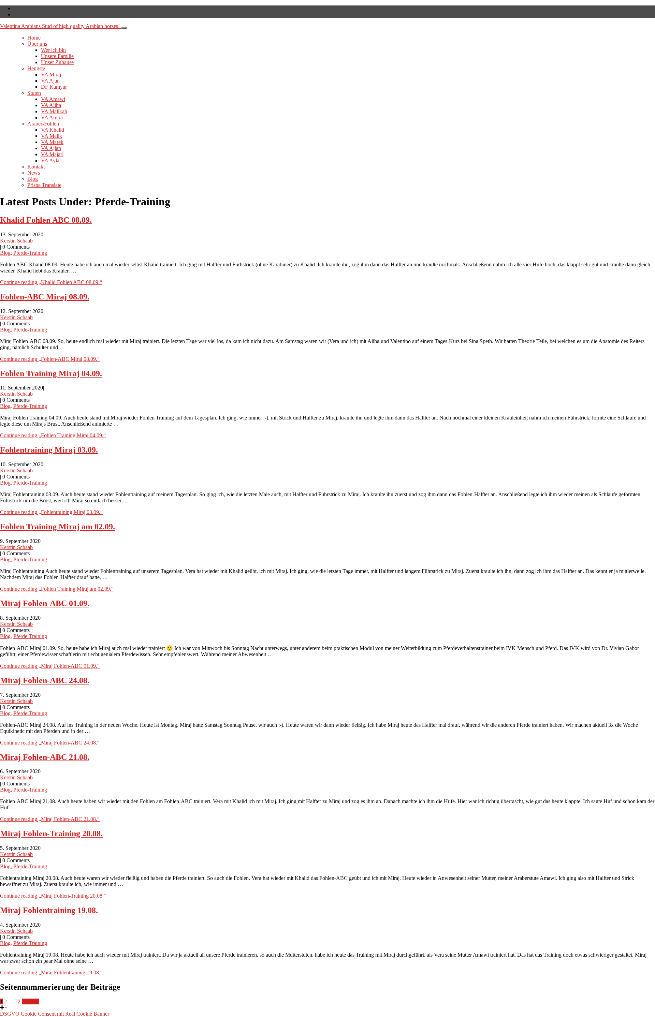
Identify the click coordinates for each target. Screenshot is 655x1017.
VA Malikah (54, 111)
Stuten (34, 93)
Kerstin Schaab (16, 241)
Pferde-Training (30, 253)
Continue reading (51, 282)
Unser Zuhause (57, 62)
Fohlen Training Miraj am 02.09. (57, 526)
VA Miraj (51, 74)
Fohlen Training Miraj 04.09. (51, 373)
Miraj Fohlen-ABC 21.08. (44, 757)
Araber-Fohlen (43, 124)
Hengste (36, 68)
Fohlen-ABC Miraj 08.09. (44, 296)
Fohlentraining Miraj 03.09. (49, 449)
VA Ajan (50, 81)
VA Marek (52, 142)
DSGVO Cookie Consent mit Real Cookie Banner (54, 1014)
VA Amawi (53, 99)
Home (34, 38)
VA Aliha (51, 105)
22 (17, 1001)
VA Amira (52, 117)
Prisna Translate (44, 185)
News (33, 173)
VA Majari (52, 154)
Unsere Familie (57, 56)
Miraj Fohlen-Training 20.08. (51, 833)
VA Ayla (50, 160)
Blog (32, 179)
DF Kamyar (54, 87)
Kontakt (36, 167)
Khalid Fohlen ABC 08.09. (46, 220)
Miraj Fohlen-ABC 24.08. (44, 680)
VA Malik (51, 136)
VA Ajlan (51, 148)
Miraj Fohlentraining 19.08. (49, 910)
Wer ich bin (53, 50)
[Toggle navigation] (124, 28)
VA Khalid (52, 130)
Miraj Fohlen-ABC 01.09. (44, 603)
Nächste (30, 1001)
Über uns (37, 44)
